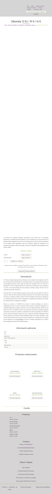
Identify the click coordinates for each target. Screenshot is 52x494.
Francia (30, 265)
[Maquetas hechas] (14, 8)
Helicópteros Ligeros (30, 25)
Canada (20, 265)
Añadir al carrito (17, 261)
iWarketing (47, 487)
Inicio (28, 6)
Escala (5, 254)
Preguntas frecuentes (31, 7)
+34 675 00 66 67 (28, 444)
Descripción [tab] (21, 271)
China (24, 265)
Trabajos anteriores (40, 6)
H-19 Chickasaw (19, 319)
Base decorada (7, 257)
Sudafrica (32, 267)
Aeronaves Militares (12, 25)
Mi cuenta (40, 7)
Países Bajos (21, 267)
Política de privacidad (26, 487)
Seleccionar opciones (15, 376)
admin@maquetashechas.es (28, 447)
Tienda (32, 6)
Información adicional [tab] (29, 271)
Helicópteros (21, 25)
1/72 (6, 342)
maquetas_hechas (28, 454)
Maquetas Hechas (28, 451)
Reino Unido (26, 267)
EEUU (27, 265)
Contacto (29, 9)
